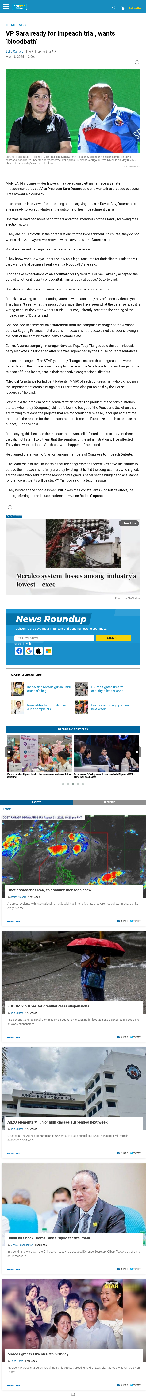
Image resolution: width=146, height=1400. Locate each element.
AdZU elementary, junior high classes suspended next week (57, 1122)
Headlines (16, 25)
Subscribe (135, 8)
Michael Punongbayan (21, 1245)
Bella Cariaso (14, 51)
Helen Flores (16, 1361)
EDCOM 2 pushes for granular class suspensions (48, 1006)
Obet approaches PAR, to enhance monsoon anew (49, 890)
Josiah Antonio (18, 897)
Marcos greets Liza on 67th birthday (37, 1354)
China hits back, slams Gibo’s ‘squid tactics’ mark (48, 1238)
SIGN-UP (113, 638)
